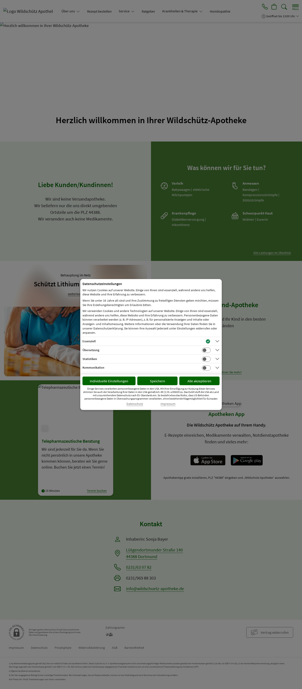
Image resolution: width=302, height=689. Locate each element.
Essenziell (89, 341)
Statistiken (89, 359)
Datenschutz (134, 404)
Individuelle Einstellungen (109, 381)
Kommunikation (93, 367)
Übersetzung (90, 350)
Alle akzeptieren (199, 381)
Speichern (157, 381)
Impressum (168, 404)
